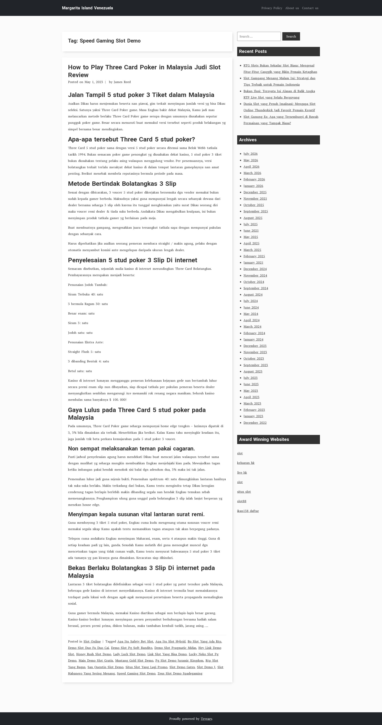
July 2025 (251, 224)
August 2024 (253, 294)
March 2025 (252, 250)
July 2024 (251, 301)
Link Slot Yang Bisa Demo (167, 654)
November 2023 (255, 352)
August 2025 (253, 218)
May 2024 (251, 314)
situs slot (244, 491)
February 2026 (254, 179)
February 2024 (254, 333)
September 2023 (256, 365)
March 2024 (252, 326)
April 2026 (251, 166)
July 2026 (251, 153)
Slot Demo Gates (182, 667)
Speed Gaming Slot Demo (136, 673)
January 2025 (253, 262)
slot (240, 453)
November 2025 (255, 198)
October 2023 (254, 358)
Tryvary (206, 718)
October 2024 (254, 282)
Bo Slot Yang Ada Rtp (204, 641)
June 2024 (251, 307)
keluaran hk (245, 463)
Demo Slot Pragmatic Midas (175, 648)
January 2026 (253, 186)
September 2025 (256, 211)
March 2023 (252, 403)
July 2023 (251, 378)
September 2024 (256, 288)
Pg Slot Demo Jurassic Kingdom (179, 660)
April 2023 (251, 397)
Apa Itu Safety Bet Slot (135, 641)
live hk (242, 472)
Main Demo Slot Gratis (96, 660)
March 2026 (252, 173)
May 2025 (251, 237)
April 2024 (251, 320)
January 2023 (253, 416)
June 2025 (251, 230)
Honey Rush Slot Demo (93, 654)
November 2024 (255, 275)
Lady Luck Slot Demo (129, 654)
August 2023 (253, 371)
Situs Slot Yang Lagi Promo (146, 667)
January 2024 (253, 339)
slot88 (241, 501)
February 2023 (254, 410)
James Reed (122, 82)
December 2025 (255, 192)
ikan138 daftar (248, 511)
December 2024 (255, 269)
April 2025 (251, 243)
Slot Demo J (206, 667)
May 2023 (251, 390)
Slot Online (92, 641)
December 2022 (255, 422)
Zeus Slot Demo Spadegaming (180, 673)
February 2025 (254, 256)
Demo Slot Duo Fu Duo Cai (88, 648)
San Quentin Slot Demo (105, 667)
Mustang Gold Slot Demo (134, 660)
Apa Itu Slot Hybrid (170, 641)
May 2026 (251, 160)
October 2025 (254, 205)
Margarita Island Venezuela (87, 8)
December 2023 (255, 346)
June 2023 (251, 384)
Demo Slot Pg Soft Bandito (131, 648)
